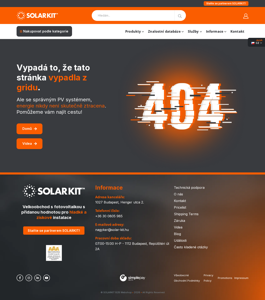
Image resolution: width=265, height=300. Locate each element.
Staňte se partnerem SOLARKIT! (226, 3)
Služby (193, 31)
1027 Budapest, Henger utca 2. (119, 202)
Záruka (179, 221)
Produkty (133, 31)
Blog (177, 234)
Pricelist (180, 207)
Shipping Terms (186, 214)
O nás (178, 194)
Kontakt (237, 31)
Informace (214, 31)
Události (180, 240)
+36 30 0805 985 (109, 216)
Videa (27, 143)
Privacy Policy (208, 278)
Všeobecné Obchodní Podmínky (187, 278)
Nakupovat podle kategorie (45, 31)
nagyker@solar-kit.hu (112, 230)
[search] (180, 15)
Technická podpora (189, 187)
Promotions (225, 278)
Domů (27, 129)
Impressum (241, 278)
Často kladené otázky (191, 247)
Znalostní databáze (164, 31)
